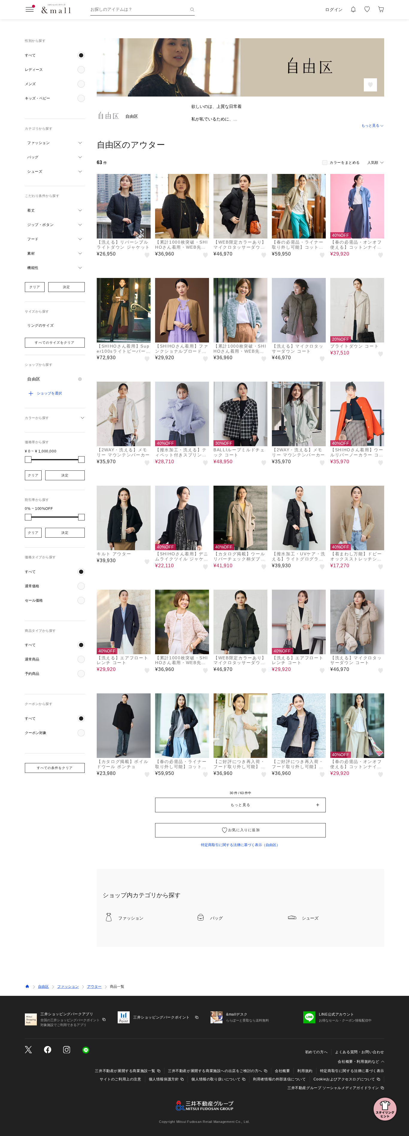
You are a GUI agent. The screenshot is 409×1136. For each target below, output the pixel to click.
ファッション (68, 986)
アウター (94, 986)
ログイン (334, 9)
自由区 (43, 986)
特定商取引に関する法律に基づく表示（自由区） (240, 845)
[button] (55, 55)
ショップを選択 (49, 393)
